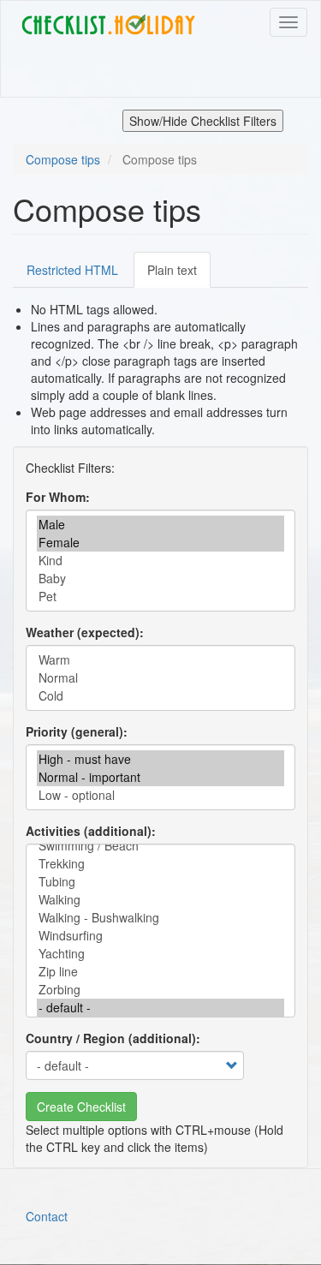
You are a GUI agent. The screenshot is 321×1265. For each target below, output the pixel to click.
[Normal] (160, 678)
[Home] (108, 25)
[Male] (160, 525)
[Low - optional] (160, 795)
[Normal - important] (160, 777)
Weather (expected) (83, 632)
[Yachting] (160, 954)
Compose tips (63, 159)
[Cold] (160, 696)
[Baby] (160, 579)
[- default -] (160, 1008)
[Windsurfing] (160, 936)
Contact (47, 1216)
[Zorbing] (160, 990)
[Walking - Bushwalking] (160, 918)
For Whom (56, 496)
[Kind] (160, 561)
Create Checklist (81, 1106)
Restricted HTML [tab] (72, 269)
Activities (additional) (89, 830)
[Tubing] (160, 882)
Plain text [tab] (172, 269)
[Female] (160, 543)
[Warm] (160, 660)
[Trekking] (160, 864)
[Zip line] (160, 972)
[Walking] (160, 900)
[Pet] (160, 597)
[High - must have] (160, 759)
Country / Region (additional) (111, 1038)
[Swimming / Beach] (160, 846)
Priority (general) (74, 731)
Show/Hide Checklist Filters (202, 120)
